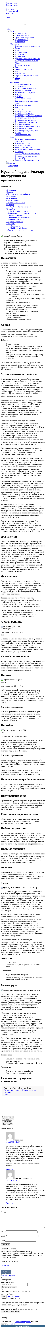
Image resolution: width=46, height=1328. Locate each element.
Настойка (10, 209)
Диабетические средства (25, 92)
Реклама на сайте (12, 11)
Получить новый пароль (10, 1311)
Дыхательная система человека (27, 59)
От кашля (19, 109)
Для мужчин (11, 196)
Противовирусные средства (26, 122)
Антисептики (20, 86)
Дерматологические (23, 90)
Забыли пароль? (13, 1296)
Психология (20, 73)
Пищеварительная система (26, 156)
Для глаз (18, 95)
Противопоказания (14, 215)
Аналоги (10, 224)
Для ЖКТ (19, 97)
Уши (17, 80)
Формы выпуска (13, 200)
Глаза (17, 50)
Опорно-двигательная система (27, 154)
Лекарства (14, 82)
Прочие (18, 133)
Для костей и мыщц (23, 99)
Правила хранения (14, 222)
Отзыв (3, 1212)
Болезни (13, 31)
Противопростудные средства (27, 131)
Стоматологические (23, 135)
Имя (3, 1232)
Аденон (15, 226)
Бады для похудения (23, 145)
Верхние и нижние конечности (27, 46)
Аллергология (21, 33)
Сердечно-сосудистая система (27, 76)
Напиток (10, 205)
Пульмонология (21, 40)
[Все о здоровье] (8, 1275)
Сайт (3, 1240)
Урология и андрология (24, 38)
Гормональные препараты (25, 88)
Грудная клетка (21, 57)
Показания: (11, 190)
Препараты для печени (24, 114)
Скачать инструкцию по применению (22, 230)
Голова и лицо (21, 52)
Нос (16, 71)
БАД (12, 137)
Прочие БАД (20, 158)
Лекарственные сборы (24, 147)
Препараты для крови (24, 111)
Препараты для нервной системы (28, 116)
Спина (17, 78)
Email (4, 1236)
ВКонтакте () (8, 1119)
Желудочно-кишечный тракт (26, 61)
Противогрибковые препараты (27, 126)
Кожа (17, 67)
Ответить (9, 1169)
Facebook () (7, 1122)
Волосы (18, 48)
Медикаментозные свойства (18, 194)
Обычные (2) (7, 1124)
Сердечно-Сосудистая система (27, 160)
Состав (9, 192)
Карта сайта (5, 1265)
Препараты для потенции (25, 120)
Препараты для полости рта (26, 118)
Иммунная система (22, 143)
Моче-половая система (24, 69)
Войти (13, 1324)
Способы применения (15, 203)
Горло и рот (20, 54)
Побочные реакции (15, 220)
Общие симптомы (22, 65)
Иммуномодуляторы (23, 105)
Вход (8, 17)
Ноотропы (19, 152)
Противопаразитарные (24, 128)
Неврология (20, 42)
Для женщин (11, 198)
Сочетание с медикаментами (18, 217)
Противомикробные (23, 124)
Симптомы (14, 44)
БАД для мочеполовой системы (28, 150)
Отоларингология (22, 35)
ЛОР (17, 107)
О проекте (10, 9)
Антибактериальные (23, 84)
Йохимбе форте (18, 228)
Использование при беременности (21, 213)
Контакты (10, 13)
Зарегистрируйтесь (23, 1322)
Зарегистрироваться (9, 1287)
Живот (18, 63)
